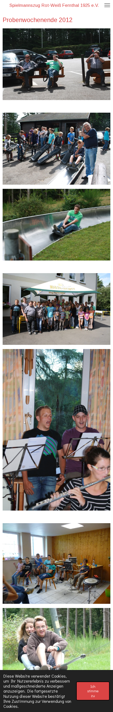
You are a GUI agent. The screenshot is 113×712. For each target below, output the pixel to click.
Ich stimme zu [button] (93, 691)
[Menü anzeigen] (107, 5)
